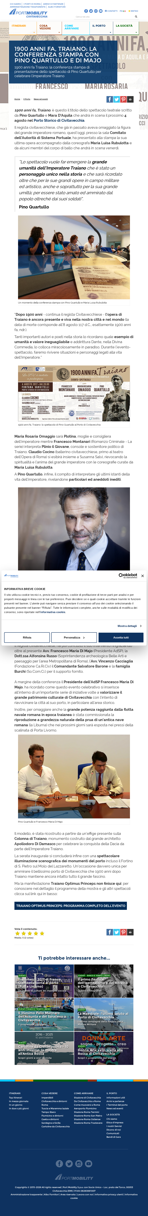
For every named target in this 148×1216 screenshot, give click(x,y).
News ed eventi (41, 99)
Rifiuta (27, 637)
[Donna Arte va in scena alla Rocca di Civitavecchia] (103, 1048)
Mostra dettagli (127, 625)
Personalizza (72, 637)
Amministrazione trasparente (27, 7)
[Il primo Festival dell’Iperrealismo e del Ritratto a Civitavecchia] (103, 981)
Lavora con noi (85, 1194)
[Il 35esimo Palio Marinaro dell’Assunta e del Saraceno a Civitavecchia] (44, 1014)
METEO (134, 11)
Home (17, 99)
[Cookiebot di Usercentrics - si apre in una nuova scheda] (121, 576)
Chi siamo (15, 4)
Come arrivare (83, 1093)
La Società (113, 1114)
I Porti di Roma (32, 4)
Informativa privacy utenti (109, 1194)
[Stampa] (130, 99)
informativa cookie (52, 611)
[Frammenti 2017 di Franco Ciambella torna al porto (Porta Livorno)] (44, 981)
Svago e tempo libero (98, 975)
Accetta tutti (121, 637)
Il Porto (26, 99)
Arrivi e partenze (53, 4)
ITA (121, 11)
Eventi (22, 975)
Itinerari (15, 1093)
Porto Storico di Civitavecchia (59, 120)
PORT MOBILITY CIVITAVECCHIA (28, 13)
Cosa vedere (50, 1093)
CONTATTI (112, 11)
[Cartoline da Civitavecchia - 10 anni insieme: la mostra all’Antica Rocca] (44, 1048)
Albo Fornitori (57, 7)
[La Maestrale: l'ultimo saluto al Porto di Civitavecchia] (103, 1014)
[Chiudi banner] (142, 576)
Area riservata (67, 1194)
